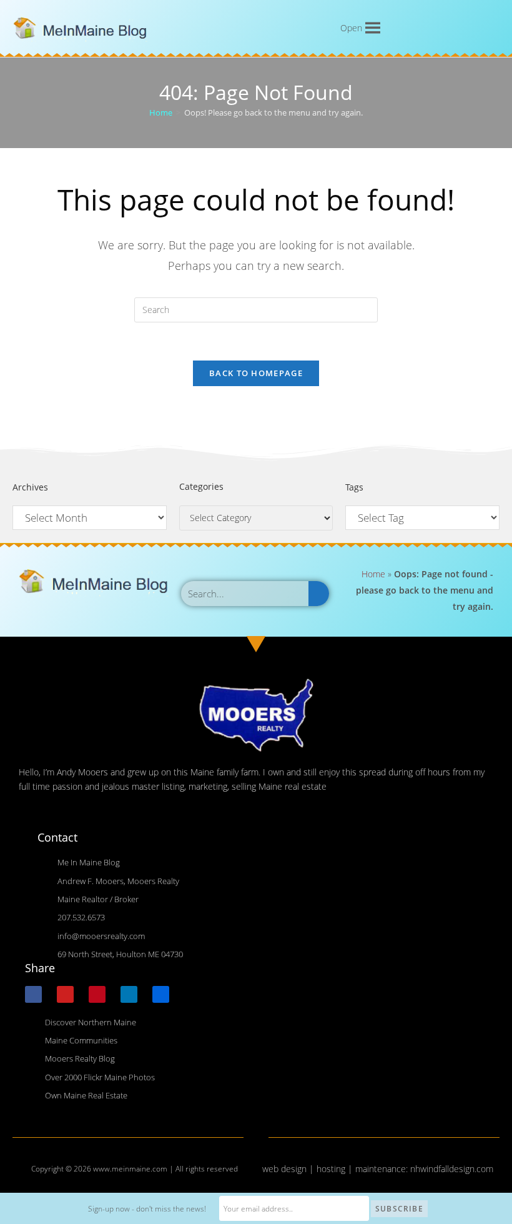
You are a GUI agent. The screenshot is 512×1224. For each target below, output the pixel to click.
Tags (354, 487)
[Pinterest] (97, 994)
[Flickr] (160, 994)
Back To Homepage (256, 373)
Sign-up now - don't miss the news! (147, 1208)
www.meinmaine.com (130, 1168)
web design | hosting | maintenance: (336, 1169)
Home (373, 574)
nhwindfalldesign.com (451, 1169)
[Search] (318, 593)
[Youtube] (65, 994)
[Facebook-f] (33, 994)
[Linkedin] (129, 994)
